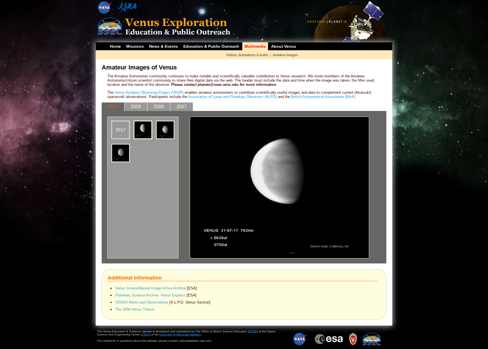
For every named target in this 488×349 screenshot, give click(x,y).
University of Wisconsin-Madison (180, 334)
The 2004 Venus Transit (134, 309)
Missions (135, 46)
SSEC (145, 334)
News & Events (163, 46)
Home (115, 46)
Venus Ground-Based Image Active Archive (150, 288)
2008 (159, 106)
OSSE (253, 331)
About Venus (283, 46)
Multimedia (255, 46)
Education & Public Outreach (211, 46)
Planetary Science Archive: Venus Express (150, 295)
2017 (113, 106)
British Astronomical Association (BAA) (323, 97)
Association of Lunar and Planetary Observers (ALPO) (232, 97)
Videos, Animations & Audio (247, 55)
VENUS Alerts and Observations (141, 302)
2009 (136, 106)
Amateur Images (285, 55)
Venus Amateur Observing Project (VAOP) (149, 92)
